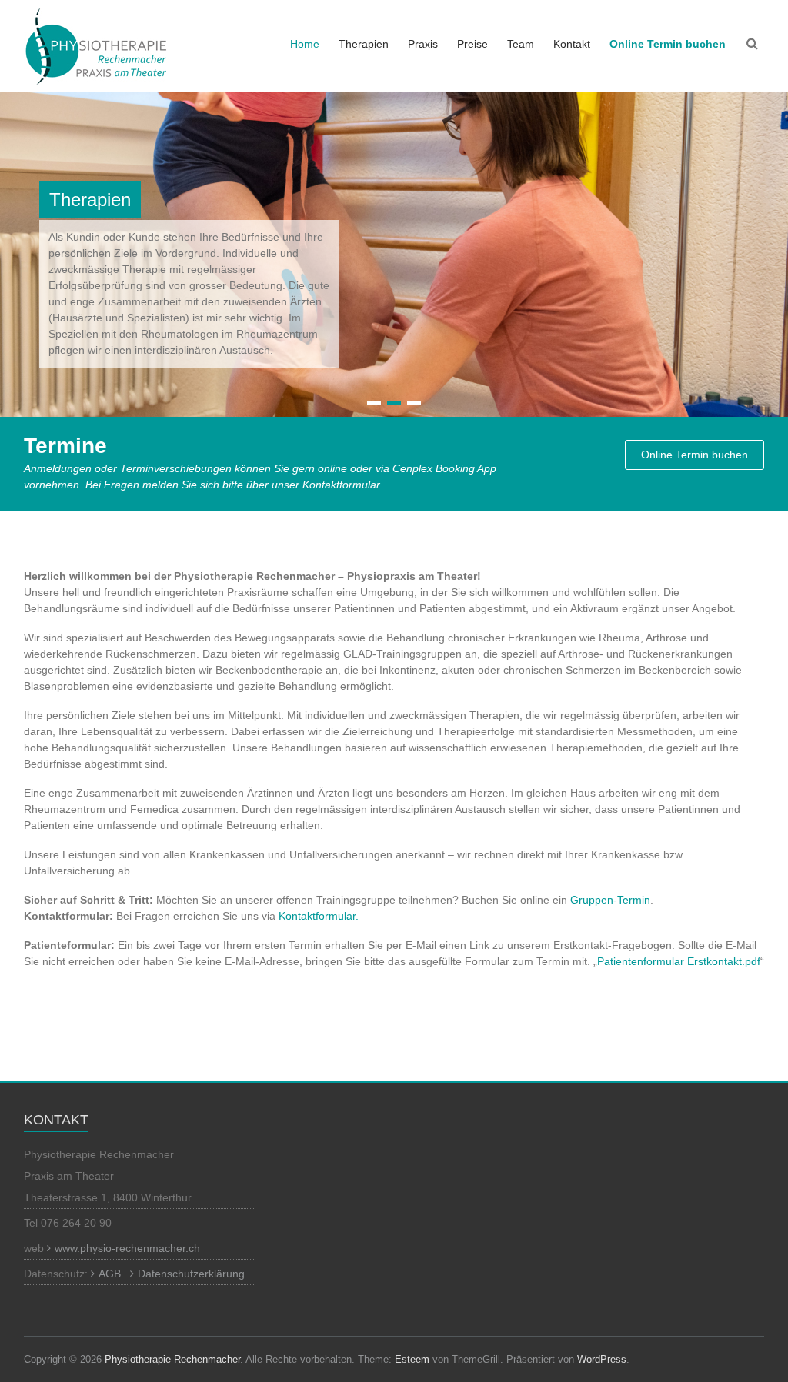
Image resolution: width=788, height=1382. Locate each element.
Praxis (423, 44)
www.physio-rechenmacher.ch (127, 1248)
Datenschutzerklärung (191, 1273)
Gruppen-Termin (610, 900)
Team (520, 44)
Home (304, 44)
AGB (109, 1273)
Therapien (364, 44)
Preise (472, 44)
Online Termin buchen (694, 454)
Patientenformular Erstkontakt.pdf (678, 961)
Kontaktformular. (319, 916)
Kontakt (571, 44)
